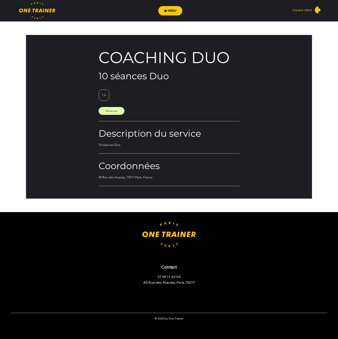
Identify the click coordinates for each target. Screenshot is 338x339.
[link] (111, 111)
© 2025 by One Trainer (169, 318)
